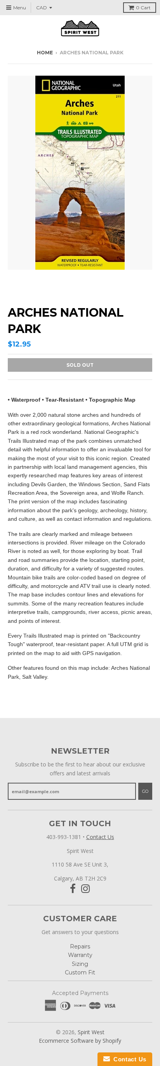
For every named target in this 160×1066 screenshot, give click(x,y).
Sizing (80, 963)
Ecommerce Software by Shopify (80, 1040)
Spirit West (91, 1032)
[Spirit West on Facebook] (73, 889)
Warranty (80, 955)
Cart (143, 7)
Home (45, 52)
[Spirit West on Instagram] (85, 889)
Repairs (80, 946)
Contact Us (100, 837)
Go (145, 791)
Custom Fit (80, 972)
